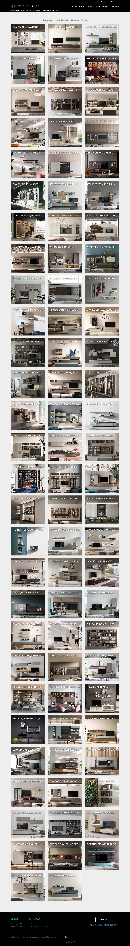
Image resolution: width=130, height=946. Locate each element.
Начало (70, 6)
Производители (102, 6)
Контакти (115, 6)
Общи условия (51, 937)
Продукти (79, 6)
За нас (90, 6)
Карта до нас (103, 919)
